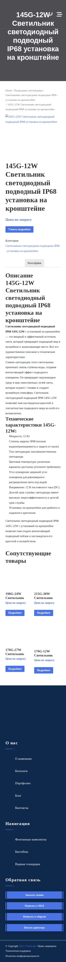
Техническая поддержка (18, 951)
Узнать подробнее (19, 229)
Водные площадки (27, 864)
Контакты (21, 808)
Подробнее (15, 612)
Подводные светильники (28, 90)
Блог (18, 795)
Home (8, 90)
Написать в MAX (34, 906)
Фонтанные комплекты (30, 839)
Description (34, 263)
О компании (23, 758)
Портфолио (23, 783)
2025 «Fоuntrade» (28, 946)
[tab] (34, 263)
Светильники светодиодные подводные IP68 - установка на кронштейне (31, 97)
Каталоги (21, 771)
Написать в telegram (34, 916)
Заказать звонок (34, 895)
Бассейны (21, 851)
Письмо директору (34, 927)
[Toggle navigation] (60, 14)
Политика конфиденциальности (22, 956)
